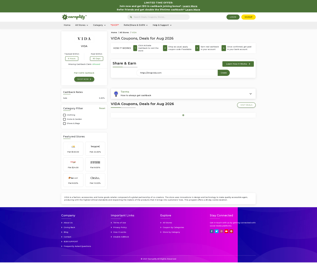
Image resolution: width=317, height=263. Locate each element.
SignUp (248, 17)
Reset (102, 108)
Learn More (192, 9)
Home (67, 25)
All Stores (80, 25)
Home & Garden (74, 119)
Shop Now (83, 79)
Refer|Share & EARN (134, 25)
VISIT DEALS (246, 105)
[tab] (183, 93)
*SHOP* (115, 25)
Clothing (71, 115)
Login (233, 17)
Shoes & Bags (73, 123)
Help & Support (161, 25)
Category (98, 25)
